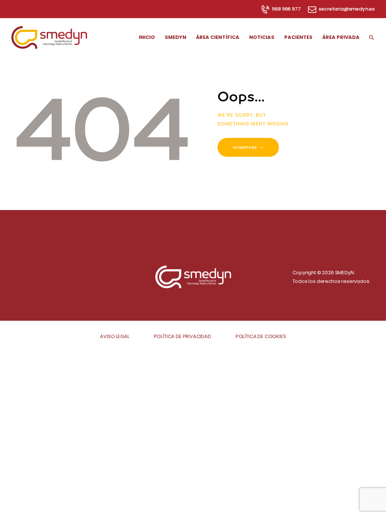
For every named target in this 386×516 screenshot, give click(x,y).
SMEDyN (344, 272)
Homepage (245, 147)
